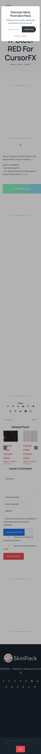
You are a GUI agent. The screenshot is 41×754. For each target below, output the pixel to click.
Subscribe (29, 29)
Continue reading (20, 36)
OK (20, 749)
